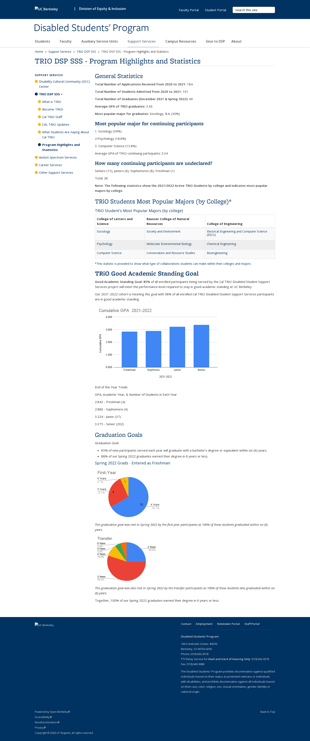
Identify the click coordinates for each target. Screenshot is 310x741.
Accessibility (43, 717)
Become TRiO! (52, 109)
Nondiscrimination (47, 722)
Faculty (66, 41)
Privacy (40, 727)
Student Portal (215, 10)
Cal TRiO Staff (52, 117)
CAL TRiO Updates (55, 124)
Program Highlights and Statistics (61, 147)
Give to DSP (215, 41)
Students (43, 41)
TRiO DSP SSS (86, 52)
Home (39, 52)
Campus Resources (181, 41)
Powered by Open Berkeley (52, 712)
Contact (186, 624)
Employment (204, 624)
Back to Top (267, 712)
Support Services (142, 41)
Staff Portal (252, 624)
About (237, 41)
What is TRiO (51, 102)
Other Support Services (56, 172)
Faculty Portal (189, 10)
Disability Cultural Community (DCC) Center (64, 84)
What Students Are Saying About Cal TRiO (65, 134)
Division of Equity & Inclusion (102, 8)
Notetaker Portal (228, 624)
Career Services (50, 165)
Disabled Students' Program (91, 28)
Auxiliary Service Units (100, 41)
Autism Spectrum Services (58, 157)
